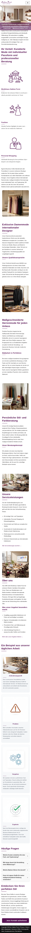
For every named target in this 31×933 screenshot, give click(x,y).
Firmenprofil (24, 929)
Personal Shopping (9, 156)
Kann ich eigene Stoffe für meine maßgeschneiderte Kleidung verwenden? (13, 877)
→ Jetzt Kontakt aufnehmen (15, 920)
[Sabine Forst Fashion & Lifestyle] (6, 2)
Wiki (2, 929)
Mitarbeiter (8, 929)
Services (14, 929)
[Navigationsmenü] (28, 2)
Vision (27, 927)
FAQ (19, 929)
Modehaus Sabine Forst (10, 89)
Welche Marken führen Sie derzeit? (14, 870)
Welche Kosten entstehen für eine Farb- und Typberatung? (14, 856)
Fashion (4, 122)
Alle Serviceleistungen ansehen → (11, 545)
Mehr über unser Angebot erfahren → (12, 636)
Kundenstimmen (9, 931)
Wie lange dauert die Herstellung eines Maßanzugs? (13, 863)
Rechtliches (18, 931)
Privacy (22, 927)
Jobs (2, 931)
